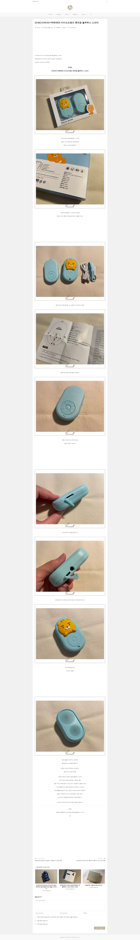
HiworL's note (35, 1)
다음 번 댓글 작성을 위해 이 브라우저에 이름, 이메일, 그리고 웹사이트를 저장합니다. (57, 917)
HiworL (38, 27)
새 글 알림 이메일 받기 (42, 924)
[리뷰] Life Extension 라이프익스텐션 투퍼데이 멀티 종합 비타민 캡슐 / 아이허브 (46, 887)
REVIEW (58, 27)
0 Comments (72, 27)
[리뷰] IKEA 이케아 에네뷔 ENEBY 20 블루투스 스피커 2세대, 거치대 (70, 886)
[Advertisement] (57, 41)
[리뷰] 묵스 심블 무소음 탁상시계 (93, 885)
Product (64, 27)
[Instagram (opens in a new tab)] (106, 1)
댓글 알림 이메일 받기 (42, 920)
